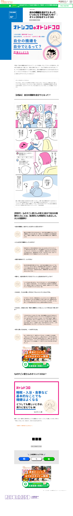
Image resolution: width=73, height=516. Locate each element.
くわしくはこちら (64, 6)
